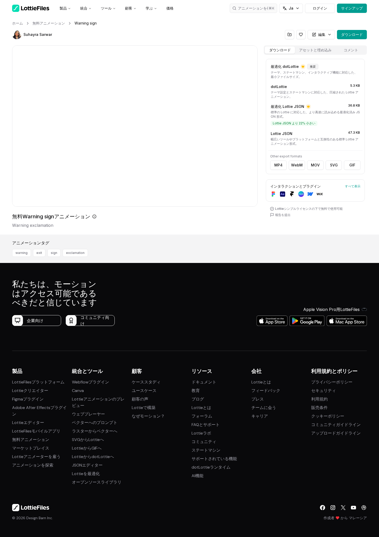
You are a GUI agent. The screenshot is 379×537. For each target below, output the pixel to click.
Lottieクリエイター (30, 390)
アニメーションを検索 (256, 8)
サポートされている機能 (214, 458)
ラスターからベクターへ (94, 431)
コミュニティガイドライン (336, 424)
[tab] (280, 50)
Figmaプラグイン (28, 399)
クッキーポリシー (327, 416)
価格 (170, 8)
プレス (257, 399)
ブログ (198, 399)
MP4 (278, 165)
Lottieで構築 (143, 407)
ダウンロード (352, 34)
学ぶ (149, 8)
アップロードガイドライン (336, 433)
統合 (83, 8)
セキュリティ (323, 390)
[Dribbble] (364, 507)
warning (21, 253)
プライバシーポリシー (331, 382)
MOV (315, 165)
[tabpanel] (315, 146)
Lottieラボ (201, 433)
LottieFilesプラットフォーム (38, 382)
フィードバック (265, 390)
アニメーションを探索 (32, 465)
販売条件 (319, 407)
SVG (334, 165)
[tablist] (315, 50)
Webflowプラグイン (90, 382)
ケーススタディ (146, 382)
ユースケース (144, 390)
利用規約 (319, 399)
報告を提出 (283, 215)
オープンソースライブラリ (96, 482)
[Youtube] (353, 507)
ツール (106, 8)
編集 (321, 34)
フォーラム (202, 416)
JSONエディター (87, 465)
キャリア (259, 416)
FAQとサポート (206, 424)
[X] (343, 507)
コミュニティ (204, 441)
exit (39, 253)
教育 (196, 390)
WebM (297, 165)
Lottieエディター (28, 422)
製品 (63, 8)
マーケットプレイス (30, 448)
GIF (352, 165)
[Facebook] (322, 507)
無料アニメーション (30, 439)
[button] (16, 34)
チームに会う (263, 407)
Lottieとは (201, 407)
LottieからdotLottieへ (93, 456)
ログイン (320, 8)
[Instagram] (333, 507)
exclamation (75, 253)
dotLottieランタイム (211, 467)
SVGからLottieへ (88, 439)
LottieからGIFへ (87, 448)
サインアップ (352, 8)
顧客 (128, 8)
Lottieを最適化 (86, 473)
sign (54, 253)
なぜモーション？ (148, 416)
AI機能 (197, 475)
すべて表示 (352, 186)
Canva (78, 390)
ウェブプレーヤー (88, 414)
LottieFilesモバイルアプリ (36, 431)
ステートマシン (206, 450)
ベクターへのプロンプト (94, 422)
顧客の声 (140, 399)
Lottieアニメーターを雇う (36, 456)
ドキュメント (204, 382)
